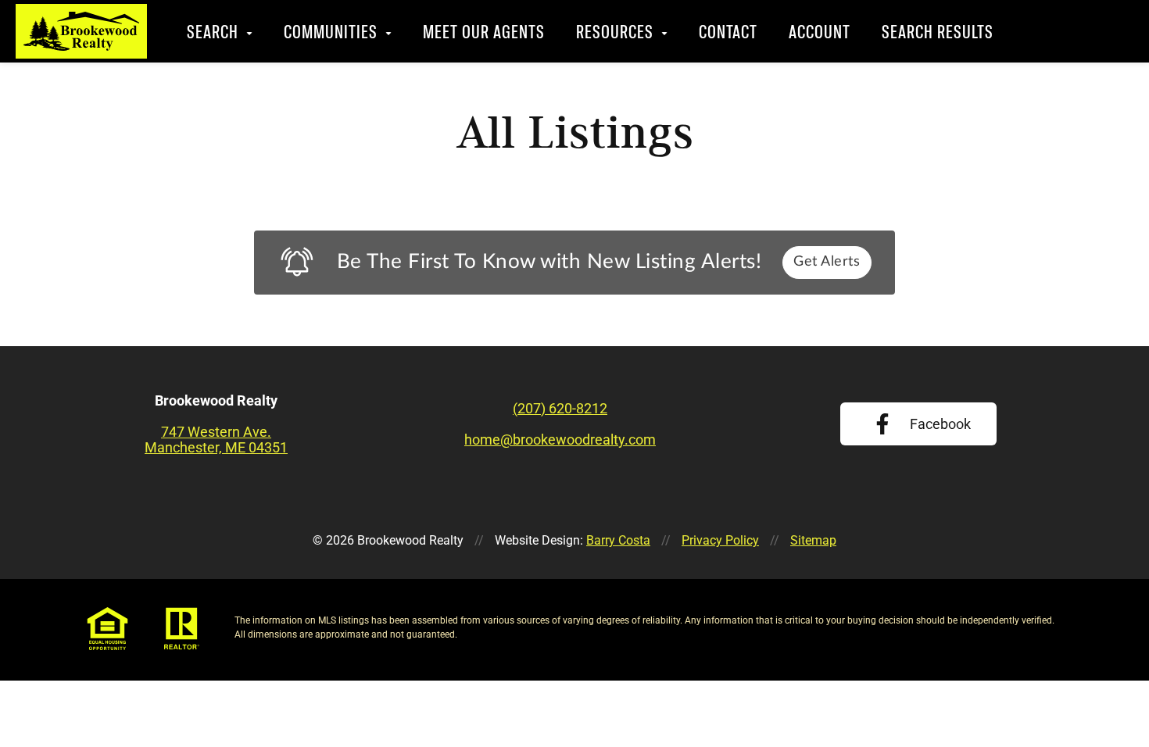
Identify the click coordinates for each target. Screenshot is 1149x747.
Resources (615, 31)
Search (213, 31)
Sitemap (813, 540)
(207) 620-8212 (1082, 31)
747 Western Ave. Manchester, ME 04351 (216, 440)
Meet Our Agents (485, 31)
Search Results (938, 31)
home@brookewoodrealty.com (560, 440)
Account (820, 31)
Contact (729, 31)
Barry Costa (618, 540)
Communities (331, 31)
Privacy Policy (720, 540)
